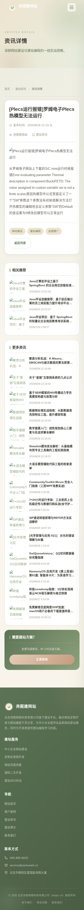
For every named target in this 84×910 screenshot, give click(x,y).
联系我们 (10, 835)
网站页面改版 (13, 764)
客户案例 (10, 811)
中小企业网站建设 (15, 749)
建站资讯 (20, 88)
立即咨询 (42, 659)
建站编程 (35, 231)
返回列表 (20, 243)
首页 (7, 88)
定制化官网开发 (14, 756)
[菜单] (71, 7)
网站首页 (10, 803)
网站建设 (17, 231)
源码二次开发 (13, 772)
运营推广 (53, 231)
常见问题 (42, 902)
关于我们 (27, 902)
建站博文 (10, 827)
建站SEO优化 (13, 780)
